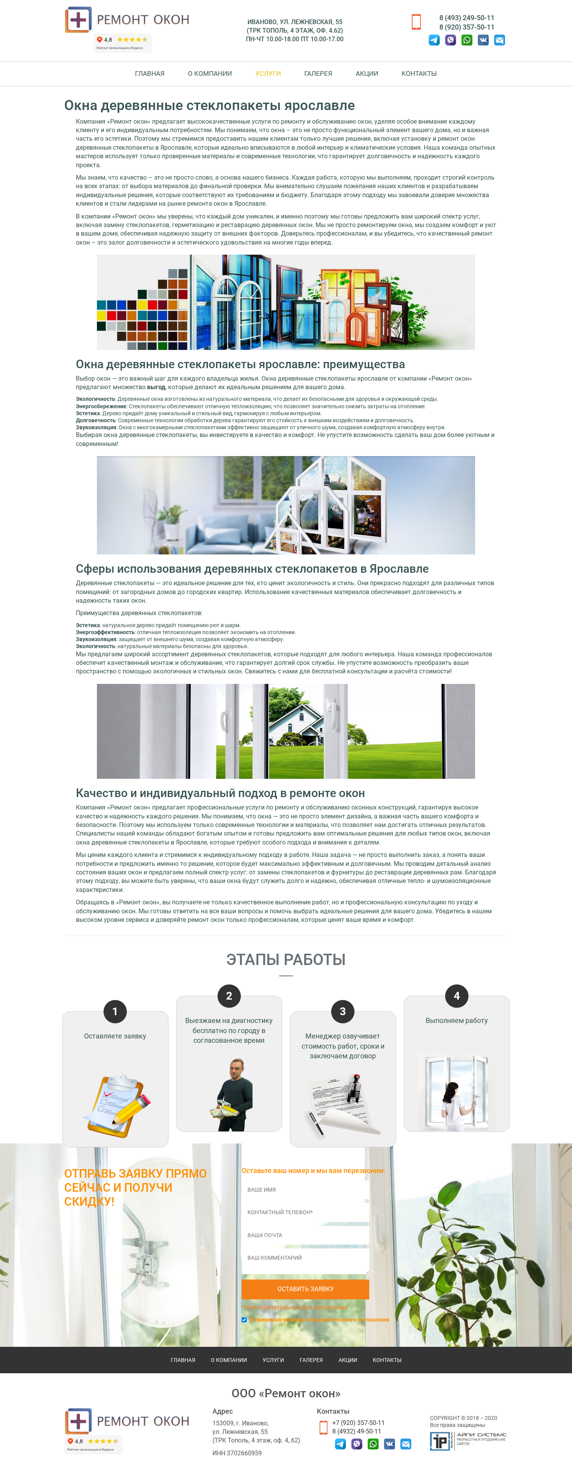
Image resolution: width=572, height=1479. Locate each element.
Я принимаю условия (320, 1319)
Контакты (419, 73)
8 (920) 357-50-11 (467, 27)
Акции (367, 73)
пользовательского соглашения (347, 1319)
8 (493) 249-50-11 (467, 18)
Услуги (268, 73)
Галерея (318, 73)
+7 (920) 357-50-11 (358, 1423)
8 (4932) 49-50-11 (356, 1431)
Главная (150, 73)
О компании (210, 73)
